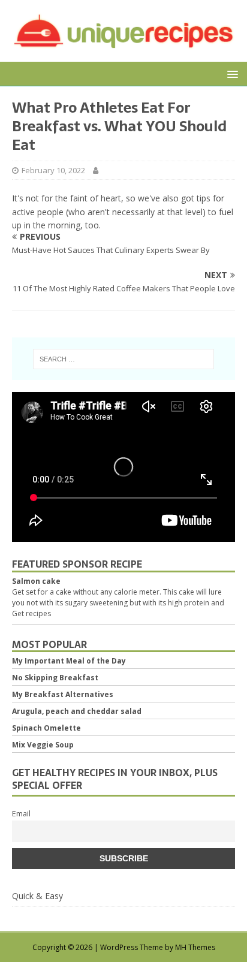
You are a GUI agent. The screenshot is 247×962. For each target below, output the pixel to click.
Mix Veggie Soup (43, 745)
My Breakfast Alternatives (62, 694)
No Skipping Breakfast (55, 678)
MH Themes (195, 947)
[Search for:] (123, 359)
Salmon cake (36, 581)
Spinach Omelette (46, 728)
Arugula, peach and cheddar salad (76, 711)
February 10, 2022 (53, 170)
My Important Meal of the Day (69, 661)
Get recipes (31, 613)
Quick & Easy (37, 895)
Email (21, 814)
